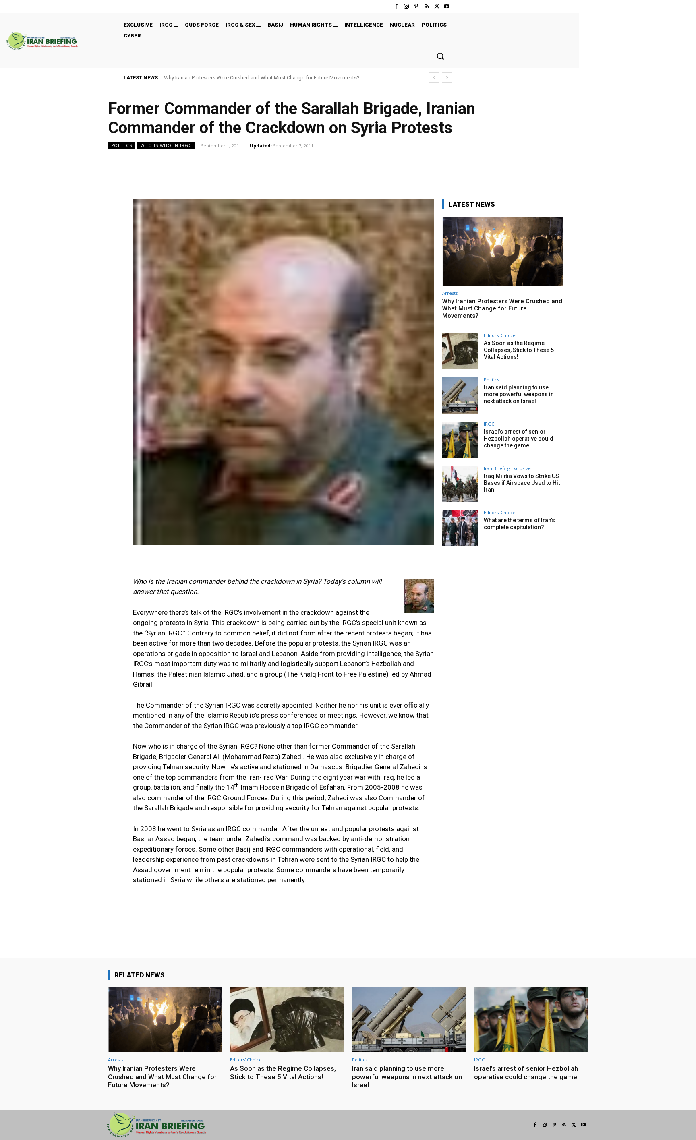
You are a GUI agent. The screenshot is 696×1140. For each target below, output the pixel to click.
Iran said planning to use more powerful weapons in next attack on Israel (519, 394)
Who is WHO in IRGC (166, 145)
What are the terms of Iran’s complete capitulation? (519, 523)
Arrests (450, 293)
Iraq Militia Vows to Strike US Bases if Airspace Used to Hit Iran (522, 483)
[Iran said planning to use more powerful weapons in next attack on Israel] (460, 395)
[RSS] (426, 7)
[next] (447, 77)
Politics (121, 145)
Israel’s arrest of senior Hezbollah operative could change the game (518, 438)
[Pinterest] (416, 7)
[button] (440, 56)
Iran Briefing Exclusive (507, 468)
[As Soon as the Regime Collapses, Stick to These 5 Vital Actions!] (460, 351)
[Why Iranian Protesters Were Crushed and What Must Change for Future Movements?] (502, 251)
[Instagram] (406, 7)
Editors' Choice (500, 335)
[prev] (434, 77)
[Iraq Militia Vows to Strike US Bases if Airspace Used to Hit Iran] (460, 484)
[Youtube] (447, 7)
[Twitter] (437, 7)
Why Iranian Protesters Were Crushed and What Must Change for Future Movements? (262, 77)
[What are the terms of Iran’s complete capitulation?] (460, 528)
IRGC (489, 424)
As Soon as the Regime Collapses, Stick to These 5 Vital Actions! (519, 350)
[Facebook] (396, 7)
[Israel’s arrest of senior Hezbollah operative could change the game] (460, 440)
